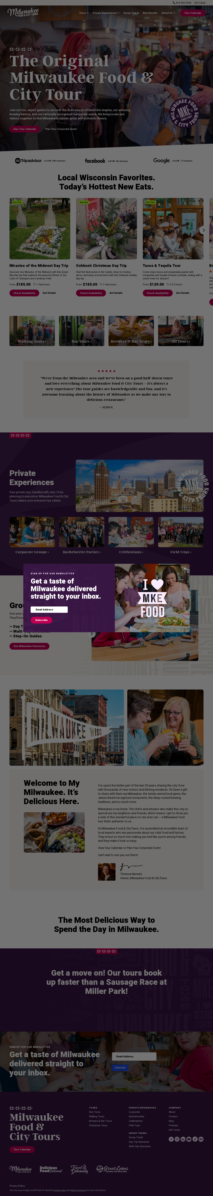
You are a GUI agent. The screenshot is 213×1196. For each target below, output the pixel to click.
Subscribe (41, 620)
